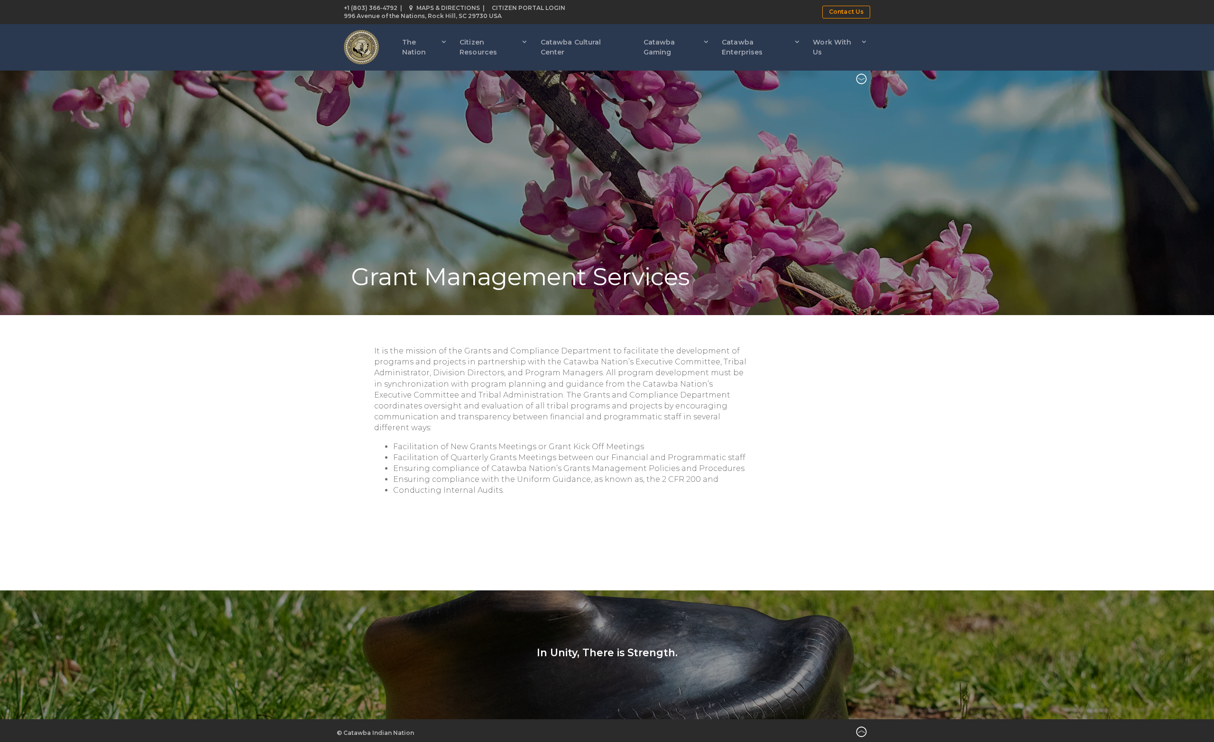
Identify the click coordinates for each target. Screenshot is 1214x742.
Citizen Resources (478, 47)
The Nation (414, 47)
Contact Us (846, 11)
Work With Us (832, 47)
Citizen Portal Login (528, 7)
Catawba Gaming (659, 47)
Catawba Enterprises (742, 47)
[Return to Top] (861, 733)
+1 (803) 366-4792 (370, 7)
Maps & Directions (448, 7)
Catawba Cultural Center (571, 47)
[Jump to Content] (861, 80)
